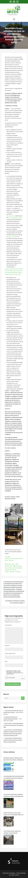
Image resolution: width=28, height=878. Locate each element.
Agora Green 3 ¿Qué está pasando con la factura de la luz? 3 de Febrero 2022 (13, 725)
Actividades (18, 566)
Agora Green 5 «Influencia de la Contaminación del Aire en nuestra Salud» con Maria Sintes (12, 740)
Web (6, 661)
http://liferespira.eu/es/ (15, 218)
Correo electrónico (10, 653)
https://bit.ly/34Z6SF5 (13, 236)
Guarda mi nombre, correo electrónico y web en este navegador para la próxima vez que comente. (14, 672)
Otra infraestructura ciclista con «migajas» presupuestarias (12, 832)
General (14, 568)
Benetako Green (10, 564)
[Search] (23, 698)
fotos (6, 568)
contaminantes (11, 216)
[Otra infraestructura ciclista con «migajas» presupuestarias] (8, 840)
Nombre (7, 645)
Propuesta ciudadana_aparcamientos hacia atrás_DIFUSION (14, 558)
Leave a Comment (16, 571)
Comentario (8, 625)
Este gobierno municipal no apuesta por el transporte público (15, 602)
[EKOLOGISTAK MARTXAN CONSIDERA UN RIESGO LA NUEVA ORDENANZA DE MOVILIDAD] (8, 803)
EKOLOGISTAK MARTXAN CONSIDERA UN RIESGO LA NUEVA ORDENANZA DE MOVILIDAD (13, 795)
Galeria (10, 568)
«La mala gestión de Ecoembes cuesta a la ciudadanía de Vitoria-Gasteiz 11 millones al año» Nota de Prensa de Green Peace (13, 777)
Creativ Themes (15, 875)
